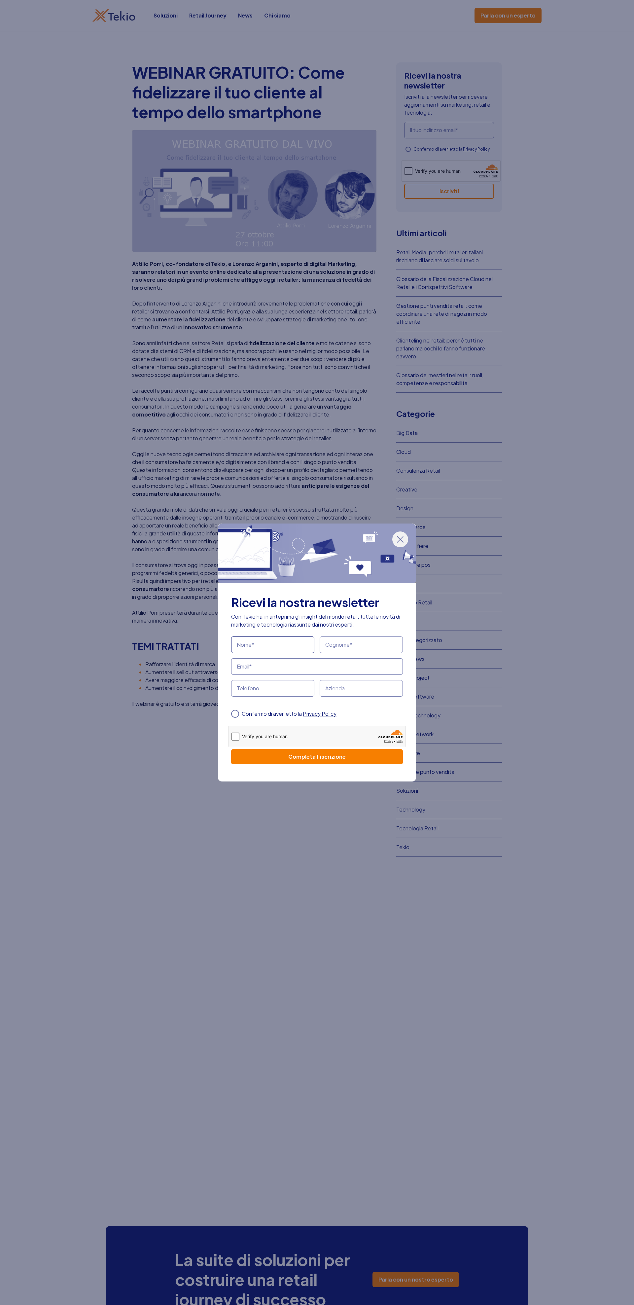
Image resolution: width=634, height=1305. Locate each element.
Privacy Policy (319, 713)
